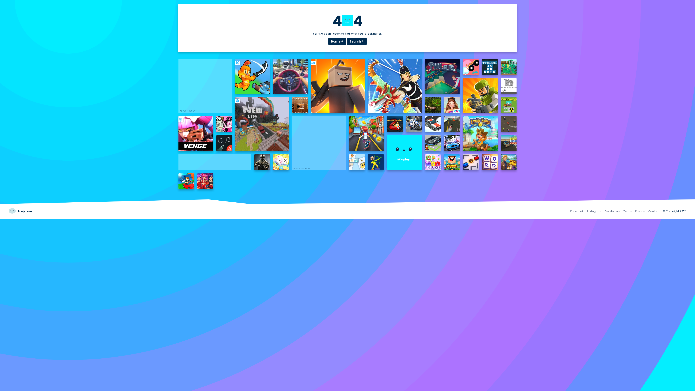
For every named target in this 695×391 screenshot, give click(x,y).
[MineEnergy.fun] (509, 105)
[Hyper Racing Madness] (509, 143)
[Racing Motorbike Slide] (414, 124)
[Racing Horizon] (452, 143)
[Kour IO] (480, 95)
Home (337, 41)
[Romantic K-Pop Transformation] (205, 181)
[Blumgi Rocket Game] (471, 67)
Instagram (594, 211)
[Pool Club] (442, 76)
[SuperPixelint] (357, 162)
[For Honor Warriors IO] (404, 152)
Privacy (640, 211)
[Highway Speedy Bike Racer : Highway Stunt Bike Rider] (452, 124)
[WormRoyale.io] (395, 124)
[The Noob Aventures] (452, 162)
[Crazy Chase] (509, 124)
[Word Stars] (490, 162)
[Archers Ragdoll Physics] (376, 162)
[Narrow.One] (395, 86)
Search (357, 41)
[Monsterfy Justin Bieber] (224, 124)
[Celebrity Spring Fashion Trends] (452, 105)
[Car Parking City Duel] (433, 143)
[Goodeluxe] (433, 162)
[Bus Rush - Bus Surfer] (366, 133)
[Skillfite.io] (509, 67)
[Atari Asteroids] (224, 143)
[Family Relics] (480, 133)
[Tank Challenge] (471, 162)
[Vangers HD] (433, 105)
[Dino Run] (509, 86)
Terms (627, 211)
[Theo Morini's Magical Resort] (509, 162)
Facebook (577, 211)
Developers (612, 211)
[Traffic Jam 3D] (290, 76)
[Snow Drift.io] (433, 124)
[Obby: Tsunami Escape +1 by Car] (186, 181)
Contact (653, 211)
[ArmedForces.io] (262, 162)
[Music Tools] (300, 105)
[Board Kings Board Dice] (281, 162)
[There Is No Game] (490, 67)
